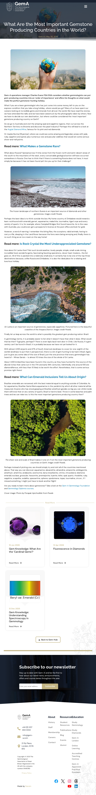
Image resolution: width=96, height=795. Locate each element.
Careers (51, 737)
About (51, 717)
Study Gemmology (75, 723)
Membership (51, 732)
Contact (51, 742)
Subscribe (50, 686)
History (51, 722)
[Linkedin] (76, 786)
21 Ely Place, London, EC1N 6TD (27, 746)
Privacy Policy (27, 773)
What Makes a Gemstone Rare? (40, 146)
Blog (62, 735)
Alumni (63, 745)
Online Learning (75, 747)
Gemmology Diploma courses (21, 488)
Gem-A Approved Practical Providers (75, 768)
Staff (50, 727)
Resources (66, 717)
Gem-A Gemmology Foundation (76, 485)
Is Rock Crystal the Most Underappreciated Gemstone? (55, 243)
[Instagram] (69, 781)
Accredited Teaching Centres (75, 756)
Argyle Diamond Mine (17, 129)
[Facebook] (56, 781)
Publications (63, 730)
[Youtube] (69, 786)
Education (78, 717)
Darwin (28, 786)
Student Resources (63, 723)
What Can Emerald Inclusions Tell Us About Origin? (53, 377)
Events (63, 740)
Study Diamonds (75, 731)
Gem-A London (75, 739)
